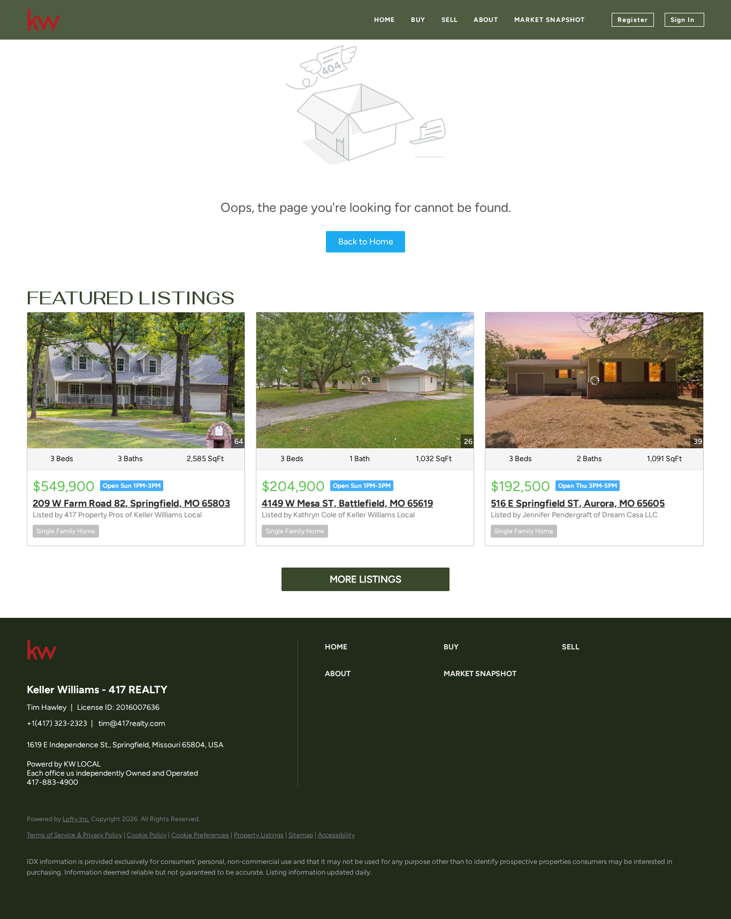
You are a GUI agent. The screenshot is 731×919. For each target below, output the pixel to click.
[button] (381, 647)
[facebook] (39, 890)
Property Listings (259, 835)
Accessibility (336, 835)
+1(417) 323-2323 (57, 723)
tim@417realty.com (131, 723)
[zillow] (102, 890)
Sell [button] (449, 20)
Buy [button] (418, 20)
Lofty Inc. (76, 819)
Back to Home (365, 241)
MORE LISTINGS (365, 579)
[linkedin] (70, 890)
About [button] (486, 20)
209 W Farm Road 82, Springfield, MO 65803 (131, 503)
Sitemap (300, 835)
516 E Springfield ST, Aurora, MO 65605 (578, 503)
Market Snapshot (549, 20)
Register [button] (633, 20)
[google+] (164, 890)
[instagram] (133, 890)
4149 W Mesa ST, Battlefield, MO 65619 (347, 503)
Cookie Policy (146, 835)
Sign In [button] (683, 20)
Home (384, 20)
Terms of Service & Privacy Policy (74, 835)
